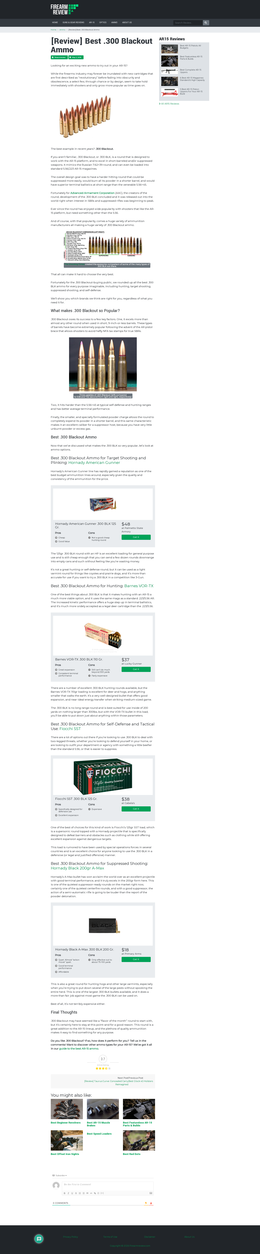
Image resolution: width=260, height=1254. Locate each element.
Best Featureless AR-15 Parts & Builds (137, 1124)
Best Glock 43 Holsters (140, 1081)
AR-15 (92, 22)
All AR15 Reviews (170, 103)
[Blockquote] (87, 1193)
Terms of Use (110, 1237)
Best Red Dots (131, 1154)
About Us (127, 22)
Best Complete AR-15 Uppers (190, 71)
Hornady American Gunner (94, 462)
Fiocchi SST (70, 728)
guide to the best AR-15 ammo (78, 1048)
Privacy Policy (70, 1237)
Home (55, 22)
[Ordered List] (80, 1193)
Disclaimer (149, 1237)
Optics (102, 22)
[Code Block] (91, 1193)
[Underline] (72, 1193)
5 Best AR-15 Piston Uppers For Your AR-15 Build (191, 91)
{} (98, 1193)
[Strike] (76, 1193)
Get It (136, 537)
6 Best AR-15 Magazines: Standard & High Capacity (192, 79)
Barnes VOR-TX (138, 586)
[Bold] (64, 1193)
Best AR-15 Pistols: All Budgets (190, 46)
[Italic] (68, 1193)
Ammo (114, 22)
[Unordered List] (83, 1193)
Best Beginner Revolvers (66, 1122)
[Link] (95, 1193)
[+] (102, 1193)
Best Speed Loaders (99, 1134)
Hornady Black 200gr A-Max (77, 868)
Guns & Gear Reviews (73, 22)
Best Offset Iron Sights (65, 1154)
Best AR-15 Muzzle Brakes (98, 1124)
